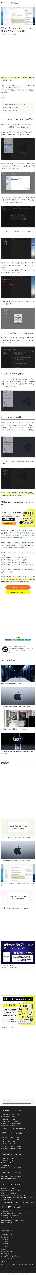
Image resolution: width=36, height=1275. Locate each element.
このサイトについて (6, 1235)
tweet (14, 639)
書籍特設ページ (5, 1249)
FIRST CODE (25, 1274)
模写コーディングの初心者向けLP (10, 1193)
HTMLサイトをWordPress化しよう (10, 1178)
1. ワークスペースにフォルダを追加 (14, 104)
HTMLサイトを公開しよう (8, 1222)
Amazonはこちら (18, 587)
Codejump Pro (5, 1254)
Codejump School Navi (7, 1251)
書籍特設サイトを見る (18, 592)
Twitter (5, 1261)
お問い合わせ (4, 1239)
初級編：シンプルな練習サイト (9, 1117)
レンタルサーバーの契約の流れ (9, 1215)
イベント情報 (4, 1241)
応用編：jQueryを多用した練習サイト (11, 1123)
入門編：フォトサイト (7, 1160)
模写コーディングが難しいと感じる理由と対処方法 (14, 1195)
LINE (21, 639)
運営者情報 (12, 652)
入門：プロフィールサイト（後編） (10, 1139)
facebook (8, 639)
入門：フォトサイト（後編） (9, 1144)
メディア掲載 (4, 1244)
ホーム (3, 1100)
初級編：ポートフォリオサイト (9, 1163)
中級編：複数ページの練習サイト (10, 1119)
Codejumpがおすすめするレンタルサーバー (12, 1213)
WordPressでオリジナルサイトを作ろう (11, 1176)
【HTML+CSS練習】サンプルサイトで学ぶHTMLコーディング (17, 1202)
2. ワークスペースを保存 (11, 108)
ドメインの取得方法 (6, 1218)
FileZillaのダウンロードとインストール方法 (12, 1220)
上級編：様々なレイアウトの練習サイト (11, 1121)
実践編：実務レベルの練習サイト (10, 1126)
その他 (14, 34)
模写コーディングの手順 (7, 1188)
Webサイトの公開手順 (7, 1211)
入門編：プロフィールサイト (9, 1158)
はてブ (27, 639)
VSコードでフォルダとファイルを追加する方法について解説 (17, 1103)
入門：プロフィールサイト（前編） (10, 1137)
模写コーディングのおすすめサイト (10, 1191)
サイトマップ (4, 1246)
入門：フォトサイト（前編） (9, 1141)
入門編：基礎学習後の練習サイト (10, 1114)
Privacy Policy (24, 1264)
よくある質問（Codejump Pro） (9, 1256)
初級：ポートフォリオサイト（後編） (11, 1148)
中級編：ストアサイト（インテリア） (11, 1167)
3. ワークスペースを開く (11, 111)
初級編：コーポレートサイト (9, 1165)
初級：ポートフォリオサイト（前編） (11, 1146)
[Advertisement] (18, 56)
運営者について (5, 1237)
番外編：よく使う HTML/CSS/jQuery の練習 (13, 1128)
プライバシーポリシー (7, 1258)
